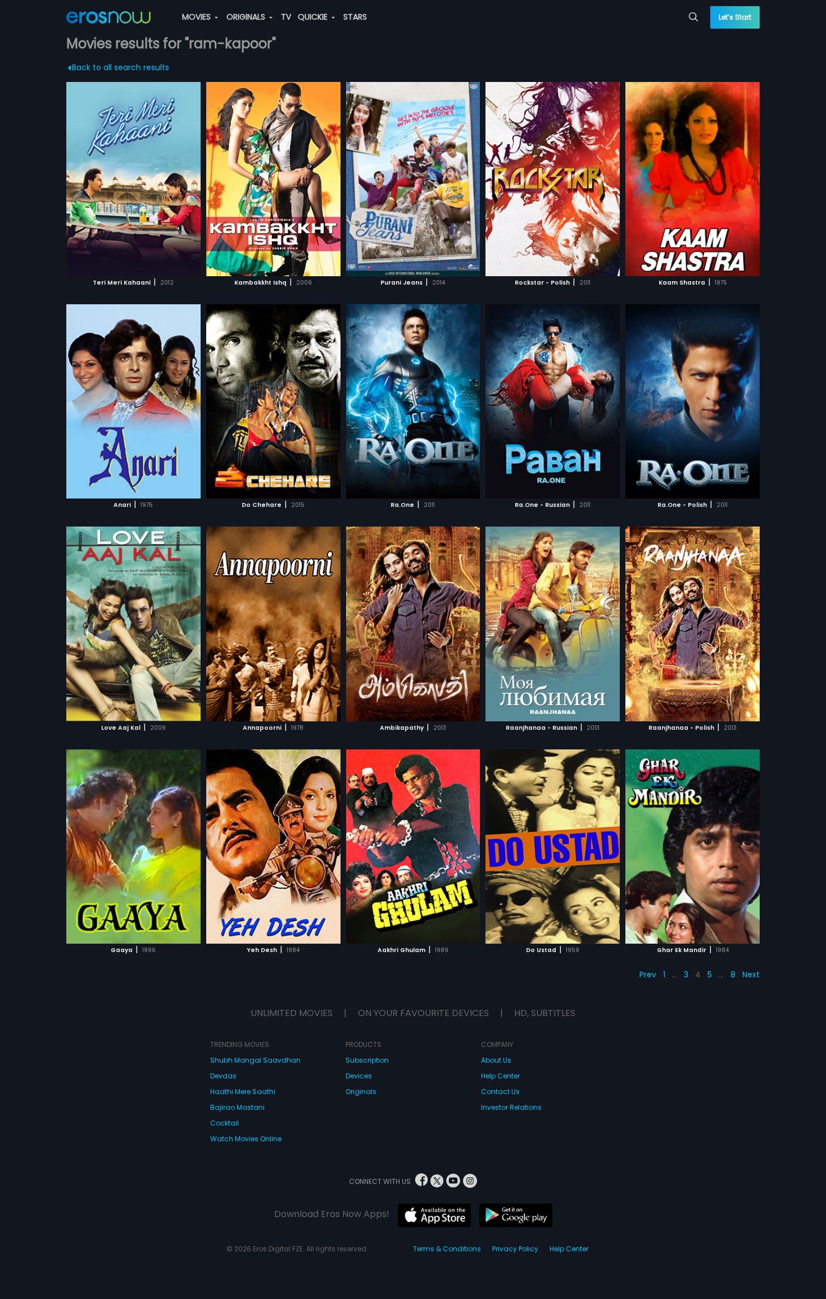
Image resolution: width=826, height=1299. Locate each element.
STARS (355, 16)
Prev (647, 974)
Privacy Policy (515, 1249)
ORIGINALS (246, 16)
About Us (496, 1060)
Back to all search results (120, 67)
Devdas (223, 1076)
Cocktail (224, 1123)
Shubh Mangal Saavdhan (255, 1060)
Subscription (367, 1060)
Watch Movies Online (246, 1139)
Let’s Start (735, 17)
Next (751, 974)
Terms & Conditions (447, 1249)
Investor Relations (511, 1107)
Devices (359, 1076)
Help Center (500, 1076)
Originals (361, 1091)
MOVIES (197, 16)
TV (286, 16)
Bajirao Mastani (237, 1107)
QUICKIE (314, 16)
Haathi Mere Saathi (242, 1091)
